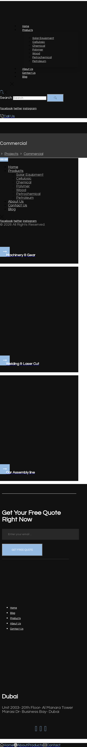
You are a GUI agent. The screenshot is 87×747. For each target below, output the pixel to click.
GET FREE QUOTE (22, 549)
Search (6, 98)
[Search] (55, 98)
